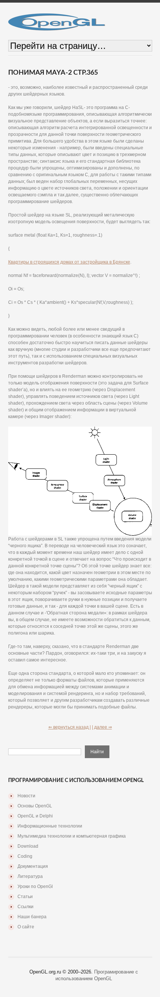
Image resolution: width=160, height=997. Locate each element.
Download (27, 846)
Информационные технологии (49, 826)
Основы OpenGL (34, 805)
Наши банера (32, 916)
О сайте (25, 926)
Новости (26, 795)
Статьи (25, 896)
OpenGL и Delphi (35, 816)
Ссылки (25, 906)
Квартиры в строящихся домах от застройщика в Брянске (69, 262)
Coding (24, 856)
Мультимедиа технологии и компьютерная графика (71, 836)
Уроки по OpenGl (35, 886)
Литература (30, 876)
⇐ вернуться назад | (69, 727)
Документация (32, 866)
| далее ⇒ (102, 727)
